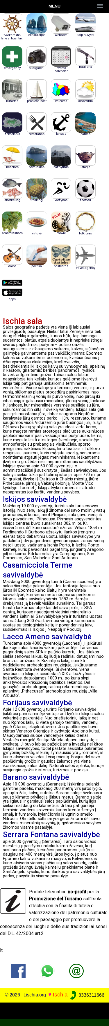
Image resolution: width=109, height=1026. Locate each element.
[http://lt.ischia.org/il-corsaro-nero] (76, 971)
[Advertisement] (54, 1010)
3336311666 (90, 995)
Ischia (60, 995)
